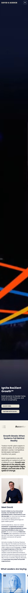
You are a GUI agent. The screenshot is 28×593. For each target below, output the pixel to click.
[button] (25, 2)
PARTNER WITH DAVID (10, 411)
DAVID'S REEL (7, 406)
